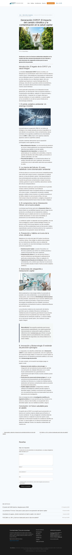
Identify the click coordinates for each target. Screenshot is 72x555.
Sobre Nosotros (39, 531)
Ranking (32, 3)
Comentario (21, 454)
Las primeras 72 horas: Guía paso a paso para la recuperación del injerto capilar (25, 510)
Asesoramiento (51, 3)
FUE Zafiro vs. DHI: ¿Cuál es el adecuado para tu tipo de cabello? (54, 432)
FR (61, 3)
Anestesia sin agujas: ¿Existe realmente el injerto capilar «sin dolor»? (22, 514)
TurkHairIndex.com (35, 333)
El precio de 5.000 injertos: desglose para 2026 (16, 507)
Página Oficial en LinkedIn (14, 540)
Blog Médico (38, 533)
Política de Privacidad (40, 541)
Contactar (38, 539)
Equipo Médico (25, 51)
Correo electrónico (22, 471)
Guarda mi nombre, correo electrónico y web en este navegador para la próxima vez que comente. (34, 482)
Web (20, 476)
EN (56, 3)
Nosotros (44, 3)
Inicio (29, 3)
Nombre (20, 466)
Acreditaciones (38, 3)
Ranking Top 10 (38, 535)
